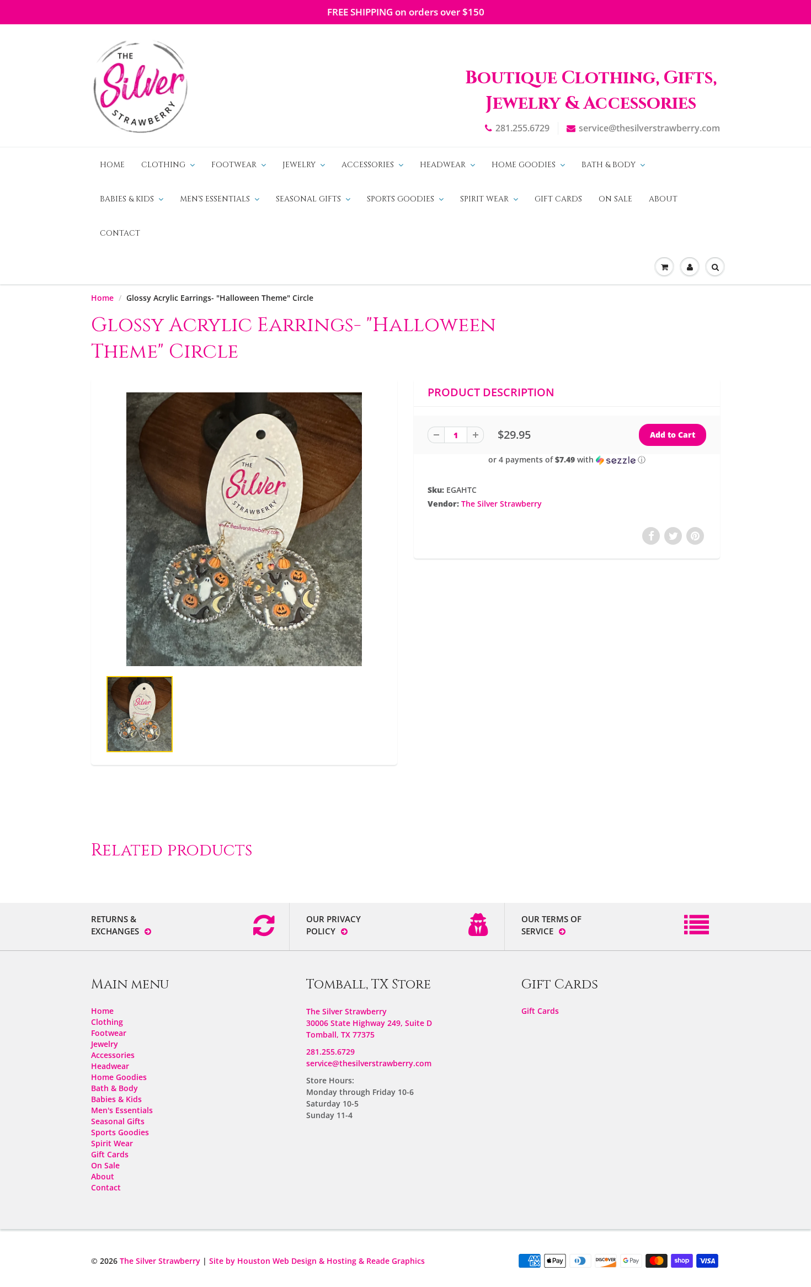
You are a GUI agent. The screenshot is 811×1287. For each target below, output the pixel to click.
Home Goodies (524, 164)
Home (112, 164)
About (663, 199)
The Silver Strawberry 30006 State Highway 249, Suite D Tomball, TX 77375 (369, 1023)
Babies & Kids (127, 199)
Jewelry (299, 164)
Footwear (234, 164)
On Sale (615, 199)
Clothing (163, 164)
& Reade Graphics (392, 1261)
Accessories (368, 164)
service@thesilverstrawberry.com (649, 128)
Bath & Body (608, 164)
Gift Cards (558, 199)
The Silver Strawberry (501, 503)
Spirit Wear (484, 199)
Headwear (443, 164)
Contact (120, 233)
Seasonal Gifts (308, 199)
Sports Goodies (400, 199)
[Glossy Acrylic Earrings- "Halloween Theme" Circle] (244, 529)
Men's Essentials (215, 199)
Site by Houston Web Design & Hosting (282, 1261)
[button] (567, 459)
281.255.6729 (522, 128)
